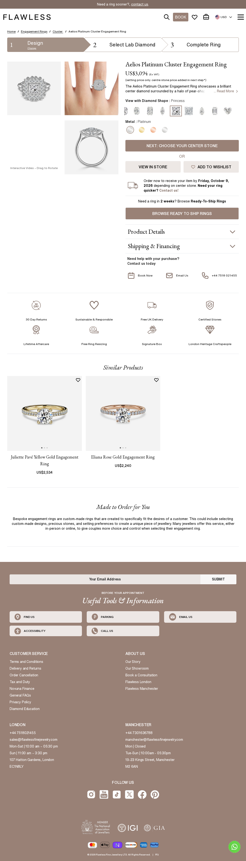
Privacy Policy (20, 702)
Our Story (133, 661)
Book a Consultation (141, 675)
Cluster (58, 31)
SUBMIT (218, 579)
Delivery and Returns (25, 668)
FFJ (157, 855)
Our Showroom (137, 668)
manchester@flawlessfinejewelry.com (154, 739)
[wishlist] (195, 17)
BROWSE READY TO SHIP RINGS (182, 213)
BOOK (180, 17)
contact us (139, 4)
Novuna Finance (22, 688)
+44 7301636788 (139, 733)
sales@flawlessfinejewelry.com (33, 739)
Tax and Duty (20, 682)
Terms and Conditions (26, 661)
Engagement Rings (34, 31)
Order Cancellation (24, 675)
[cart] (207, 17)
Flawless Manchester (141, 688)
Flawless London (138, 682)
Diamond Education (24, 708)
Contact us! (168, 190)
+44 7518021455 (23, 733)
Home (11, 31)
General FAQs (20, 695)
